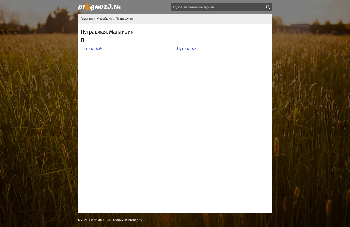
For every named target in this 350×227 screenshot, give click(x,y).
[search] (268, 7)
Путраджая (187, 48)
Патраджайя (92, 48)
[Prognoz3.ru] (99, 7)
